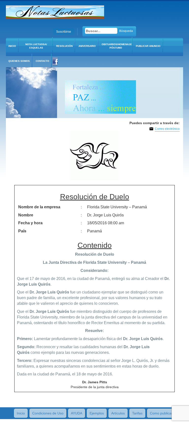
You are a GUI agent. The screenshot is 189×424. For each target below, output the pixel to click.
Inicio (12, 46)
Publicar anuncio (148, 46)
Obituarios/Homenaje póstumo (117, 46)
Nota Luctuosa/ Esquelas (36, 46)
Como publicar (161, 413)
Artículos (118, 413)
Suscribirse (63, 31)
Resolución (64, 46)
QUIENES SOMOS (19, 61)
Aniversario (87, 46)
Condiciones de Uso (47, 413)
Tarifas (137, 413)
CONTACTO (42, 61)
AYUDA (76, 413)
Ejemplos (97, 413)
